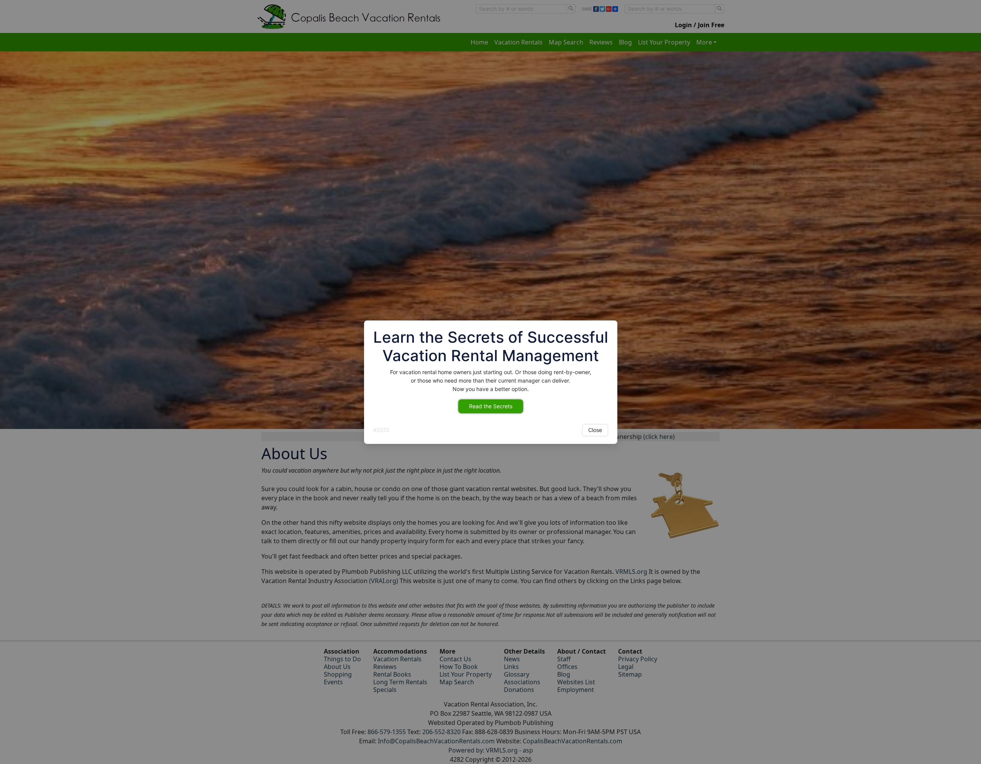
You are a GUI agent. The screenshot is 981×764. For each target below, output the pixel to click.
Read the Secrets (490, 406)
